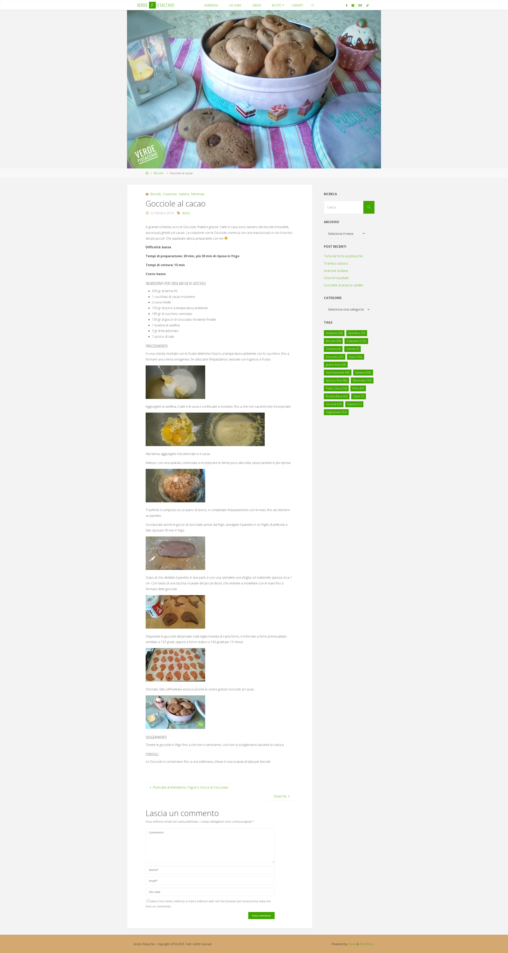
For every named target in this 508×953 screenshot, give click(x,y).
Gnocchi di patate (336, 278)
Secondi (334, 404)
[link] (313, 5)
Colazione (170, 194)
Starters (354, 404)
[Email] (360, 5)
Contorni (333, 349)
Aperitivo (356, 333)
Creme (352, 349)
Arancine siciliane (336, 271)
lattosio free (336, 380)
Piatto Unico (336, 388)
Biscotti (159, 173)
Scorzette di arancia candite (343, 285)
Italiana (184, 194)
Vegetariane (336, 412)
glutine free (336, 364)
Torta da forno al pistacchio (343, 256)
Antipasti (334, 333)
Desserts (334, 357)
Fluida (351, 944)
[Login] (367, 5)
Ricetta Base (336, 396)
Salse (358, 396)
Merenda (197, 194)
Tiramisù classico (336, 263)
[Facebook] (346, 5)
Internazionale (337, 372)
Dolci (355, 357)
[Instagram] (352, 5)
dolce (186, 213)
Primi (358, 388)
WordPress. (367, 944)
